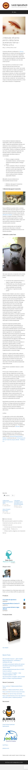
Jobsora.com (6, 748)
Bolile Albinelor (8, 519)
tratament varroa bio (8, 523)
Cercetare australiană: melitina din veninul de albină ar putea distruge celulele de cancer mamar (13, 665)
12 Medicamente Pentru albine (15, 689)
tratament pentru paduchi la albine (13, 521)
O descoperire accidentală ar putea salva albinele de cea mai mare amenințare (18, 502)
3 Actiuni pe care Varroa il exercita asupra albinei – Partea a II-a (14, 439)
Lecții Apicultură (19, 5)
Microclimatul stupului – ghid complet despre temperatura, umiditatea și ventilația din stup (13, 660)
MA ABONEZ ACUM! (14, 485)
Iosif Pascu (5, 745)
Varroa (21, 51)
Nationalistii (6, 726)
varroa (15, 523)
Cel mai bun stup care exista (17, 691)
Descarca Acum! (14, 134)
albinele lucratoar (7, 214)
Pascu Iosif (5, 686)
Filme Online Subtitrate (9, 724)
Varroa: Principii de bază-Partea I (6, 510)
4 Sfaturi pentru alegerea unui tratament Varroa (8, 502)
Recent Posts (6, 655)
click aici (17, 426)
